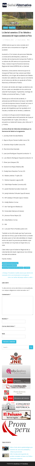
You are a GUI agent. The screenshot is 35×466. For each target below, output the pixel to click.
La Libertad (27, 267)
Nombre (5, 319)
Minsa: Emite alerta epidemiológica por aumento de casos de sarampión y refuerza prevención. (21, 449)
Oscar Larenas (21, 40)
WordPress (17, 463)
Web (3, 334)
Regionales (12, 27)
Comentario (6, 294)
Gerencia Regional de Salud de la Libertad (13, 267)
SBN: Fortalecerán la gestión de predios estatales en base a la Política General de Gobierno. (21, 456)
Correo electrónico (8, 326)
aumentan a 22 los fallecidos (9, 265)
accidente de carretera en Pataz (10, 263)
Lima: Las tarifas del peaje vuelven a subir (20, 277)
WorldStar (25, 463)
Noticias (5, 27)
